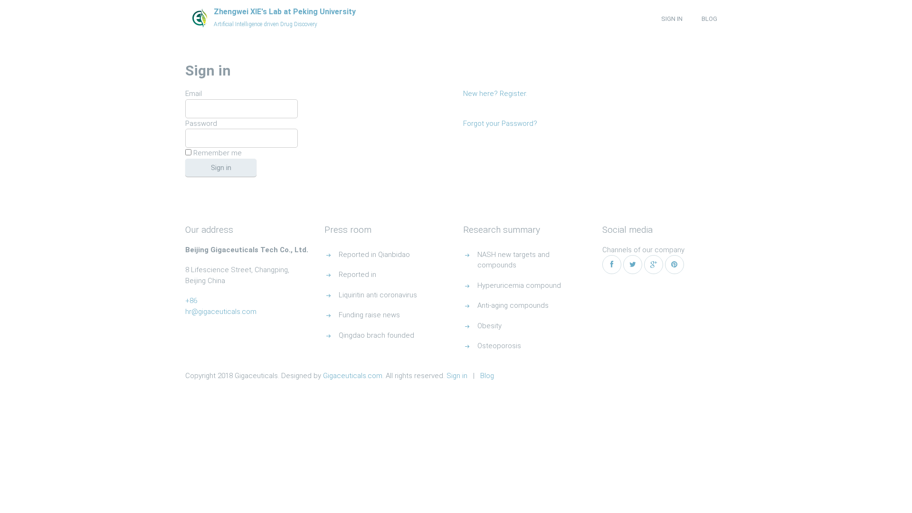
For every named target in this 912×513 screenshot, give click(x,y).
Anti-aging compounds (513, 305)
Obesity (489, 326)
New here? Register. (495, 93)
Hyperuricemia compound (519, 285)
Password (201, 123)
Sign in (672, 18)
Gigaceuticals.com (352, 375)
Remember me (216, 153)
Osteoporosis (499, 346)
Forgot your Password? (500, 123)
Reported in (357, 274)
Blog (709, 18)
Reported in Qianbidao (374, 254)
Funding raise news (369, 315)
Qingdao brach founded (376, 335)
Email (193, 93)
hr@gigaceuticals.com (220, 311)
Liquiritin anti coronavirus (378, 295)
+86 (191, 300)
